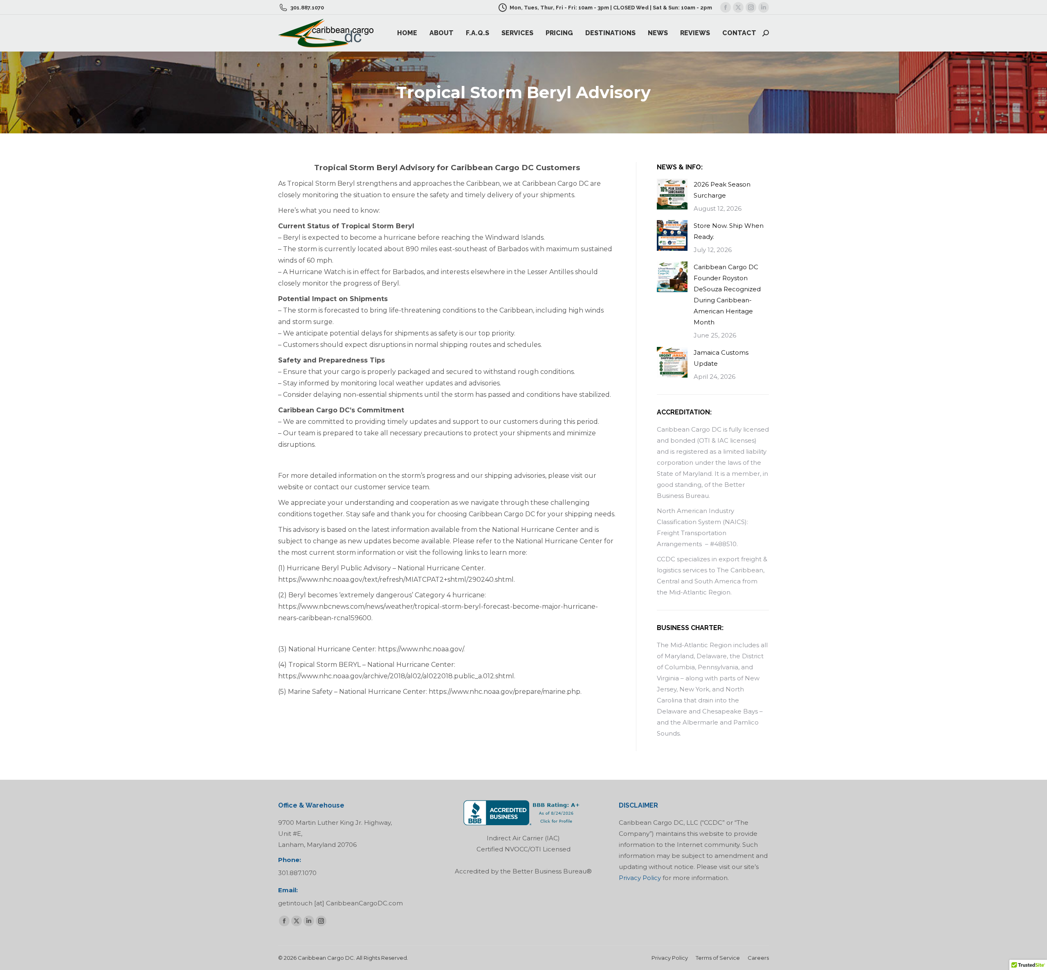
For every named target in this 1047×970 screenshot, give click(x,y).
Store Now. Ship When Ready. (729, 231)
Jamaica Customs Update (721, 358)
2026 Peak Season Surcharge (722, 189)
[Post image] (672, 194)
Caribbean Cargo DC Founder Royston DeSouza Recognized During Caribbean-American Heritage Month (727, 294)
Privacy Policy (640, 878)
